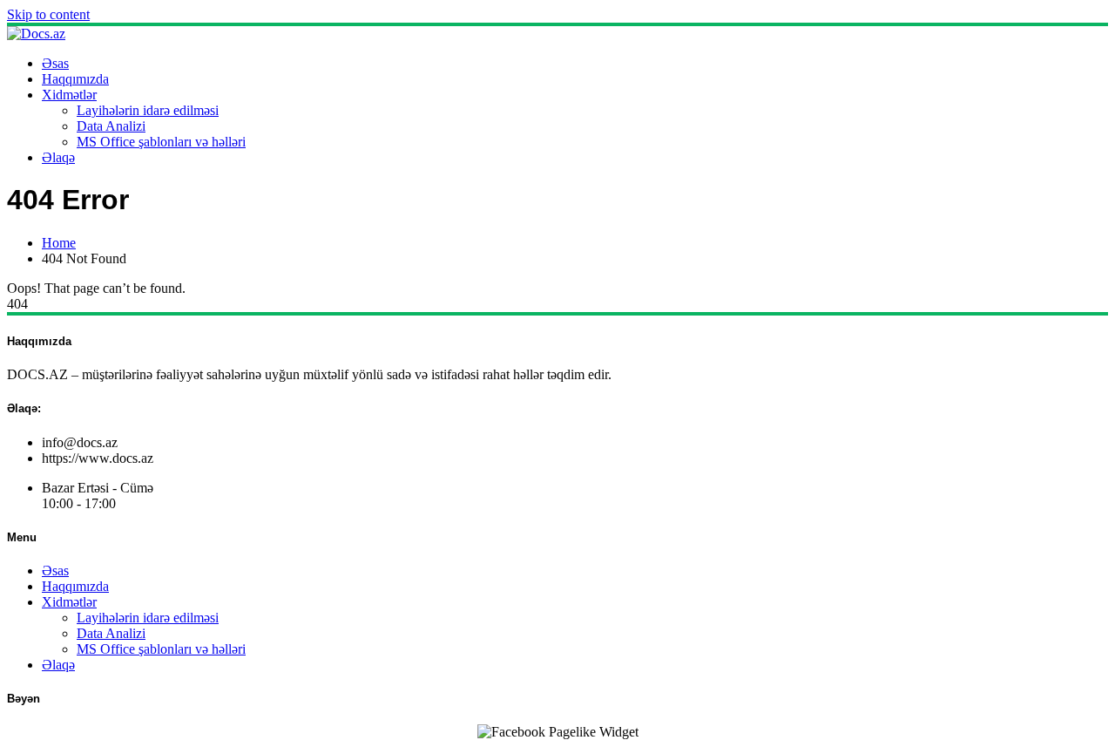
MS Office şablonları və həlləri (161, 141)
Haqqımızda (75, 78)
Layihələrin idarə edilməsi (148, 110)
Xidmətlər (69, 94)
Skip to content (48, 14)
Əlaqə (58, 157)
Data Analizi (111, 126)
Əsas (55, 63)
